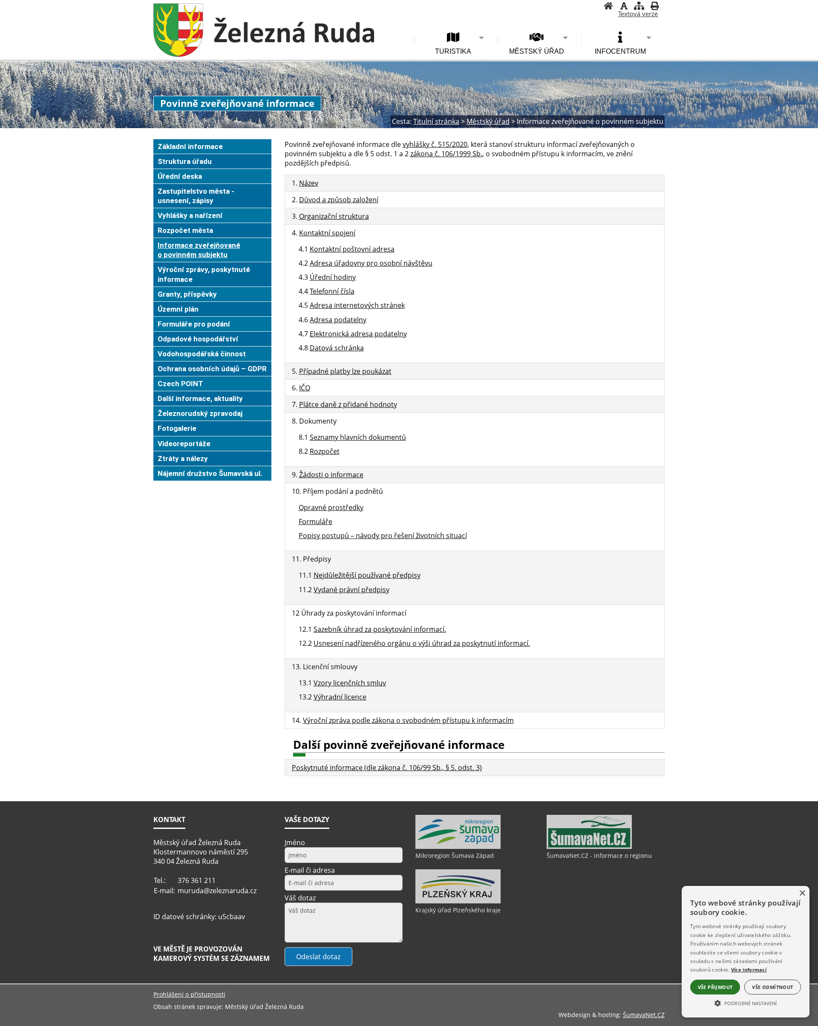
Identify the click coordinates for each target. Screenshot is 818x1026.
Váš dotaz (300, 898)
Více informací (748, 969)
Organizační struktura (334, 216)
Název (308, 183)
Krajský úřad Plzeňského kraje (458, 910)
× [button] (802, 893)
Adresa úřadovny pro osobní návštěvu (371, 263)
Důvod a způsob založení (338, 199)
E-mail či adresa (310, 870)
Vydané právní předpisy (351, 589)
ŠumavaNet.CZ (644, 1015)
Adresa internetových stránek (357, 305)
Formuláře (315, 521)
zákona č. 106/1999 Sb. (446, 153)
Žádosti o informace (331, 474)
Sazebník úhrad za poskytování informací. (380, 629)
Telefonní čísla (332, 291)
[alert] (745, 951)
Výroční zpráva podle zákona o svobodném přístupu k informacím (408, 720)
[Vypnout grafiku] (624, 7)
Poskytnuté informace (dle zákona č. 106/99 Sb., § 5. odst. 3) (387, 767)
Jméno (295, 842)
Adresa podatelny (338, 319)
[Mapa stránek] (639, 7)
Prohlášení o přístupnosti (189, 994)
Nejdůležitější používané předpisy (367, 575)
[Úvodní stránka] (608, 7)
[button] (745, 1002)
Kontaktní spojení (327, 233)
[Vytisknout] (654, 7)
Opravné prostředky (331, 507)
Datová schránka (337, 348)
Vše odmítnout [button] (772, 987)
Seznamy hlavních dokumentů (358, 437)
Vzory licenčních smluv (350, 683)
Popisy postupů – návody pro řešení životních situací (383, 535)
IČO (304, 388)
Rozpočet (325, 451)
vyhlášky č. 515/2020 (435, 144)
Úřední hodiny (333, 277)
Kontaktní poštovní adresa (352, 249)
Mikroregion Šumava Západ (454, 855)
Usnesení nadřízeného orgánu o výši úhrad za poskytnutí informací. (422, 643)
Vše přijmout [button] (715, 987)
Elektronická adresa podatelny (358, 333)
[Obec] (263, 30)
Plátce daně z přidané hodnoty (348, 404)
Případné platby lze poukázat (345, 371)
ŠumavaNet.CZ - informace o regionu (599, 855)
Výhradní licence (340, 697)
